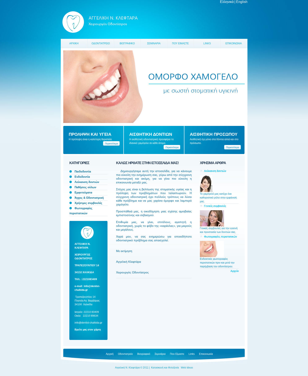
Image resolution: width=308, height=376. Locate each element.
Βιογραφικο (127, 43)
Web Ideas (187, 367)
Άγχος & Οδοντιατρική (89, 197)
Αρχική (110, 353)
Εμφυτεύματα (83, 192)
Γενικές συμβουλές (215, 206)
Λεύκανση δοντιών (87, 182)
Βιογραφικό (143, 353)
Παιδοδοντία (83, 171)
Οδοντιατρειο (101, 43)
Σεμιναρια (153, 43)
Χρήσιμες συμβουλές (88, 203)
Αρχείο (234, 271)
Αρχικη (74, 43)
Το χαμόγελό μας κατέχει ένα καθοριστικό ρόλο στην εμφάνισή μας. (218, 197)
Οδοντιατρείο (125, 353)
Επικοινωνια (233, 43)
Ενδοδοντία (82, 176)
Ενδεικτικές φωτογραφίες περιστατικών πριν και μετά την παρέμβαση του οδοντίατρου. (217, 262)
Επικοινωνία (206, 353)
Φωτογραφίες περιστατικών (220, 236)
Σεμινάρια (160, 353)
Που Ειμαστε (180, 43)
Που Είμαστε (177, 353)
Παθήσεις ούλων (85, 187)
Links (207, 43)
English (241, 2)
